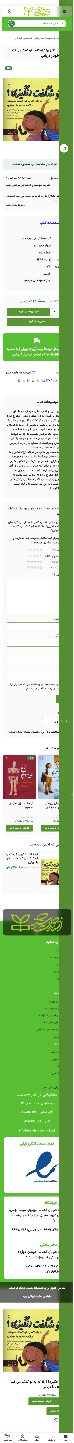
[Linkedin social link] (27, 381)
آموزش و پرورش (55, 1004)
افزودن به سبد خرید (27, 312)
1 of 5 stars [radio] (37, 550)
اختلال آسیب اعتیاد (53, 1011)
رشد (7, 185)
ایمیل (60, 668)
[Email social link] (31, 381)
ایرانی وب (27, 1299)
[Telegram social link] (17, 381)
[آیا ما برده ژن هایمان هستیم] (19, 780)
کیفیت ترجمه (56, 568)
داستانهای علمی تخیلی (51, 1025)
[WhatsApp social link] (22, 381)
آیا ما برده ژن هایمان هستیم (19, 808)
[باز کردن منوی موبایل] (62, 11)
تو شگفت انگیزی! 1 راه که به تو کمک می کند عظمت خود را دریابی (20, 861)
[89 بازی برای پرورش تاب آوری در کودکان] (52, 780)
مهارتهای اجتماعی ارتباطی (50, 1032)
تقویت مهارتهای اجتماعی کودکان (32, 38)
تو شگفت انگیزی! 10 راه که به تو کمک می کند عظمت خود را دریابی (36, 198)
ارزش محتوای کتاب (53, 556)
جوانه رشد (17, 205)
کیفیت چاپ (57, 562)
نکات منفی (58, 635)
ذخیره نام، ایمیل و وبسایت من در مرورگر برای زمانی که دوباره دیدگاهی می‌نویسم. (38, 686)
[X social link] (36, 381)
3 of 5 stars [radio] (31, 550)
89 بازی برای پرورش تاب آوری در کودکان (54, 808)
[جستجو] (11, 23)
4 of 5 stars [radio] (28, 550)
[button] (52, 830)
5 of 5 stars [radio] (25, 550)
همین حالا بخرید (35, 321)
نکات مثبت (58, 619)
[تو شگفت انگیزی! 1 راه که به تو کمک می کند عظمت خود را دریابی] (53, 875)
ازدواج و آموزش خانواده (51, 1018)
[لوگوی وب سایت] (36, 11)
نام (62, 651)
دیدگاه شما (57, 575)
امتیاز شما (57, 551)
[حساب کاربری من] (9, 11)
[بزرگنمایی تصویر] (62, 148)
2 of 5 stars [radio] (34, 550)
